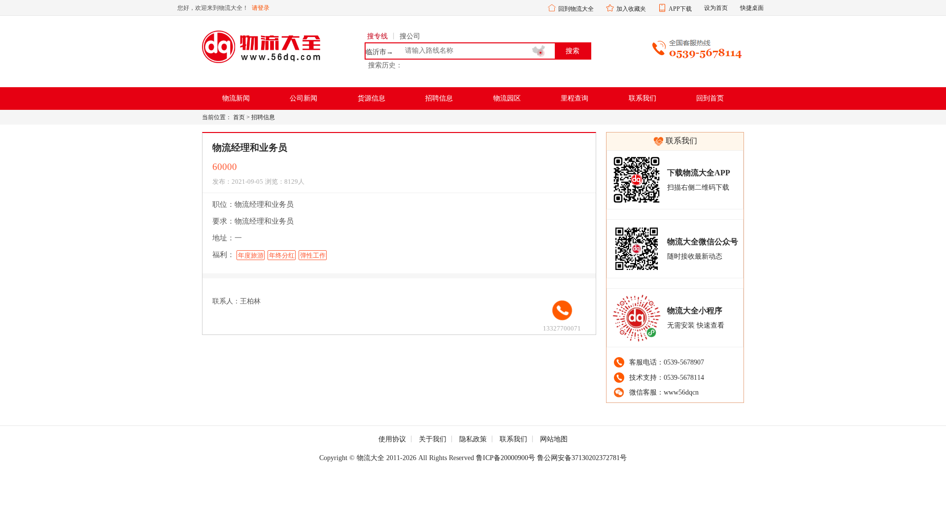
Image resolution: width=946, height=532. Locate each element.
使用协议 (392, 439)
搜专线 (377, 36)
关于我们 (432, 439)
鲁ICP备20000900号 (505, 458)
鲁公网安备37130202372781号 (582, 458)
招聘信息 (439, 98)
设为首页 (716, 7)
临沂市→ (379, 52)
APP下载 (680, 8)
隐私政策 (473, 439)
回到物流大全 (576, 8)
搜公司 (410, 36)
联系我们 (642, 98)
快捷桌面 (752, 7)
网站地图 (554, 439)
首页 (239, 117)
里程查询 (574, 98)
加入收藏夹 (631, 8)
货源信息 (371, 98)
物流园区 (507, 98)
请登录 (261, 7)
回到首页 (710, 98)
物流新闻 (236, 98)
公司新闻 (303, 98)
